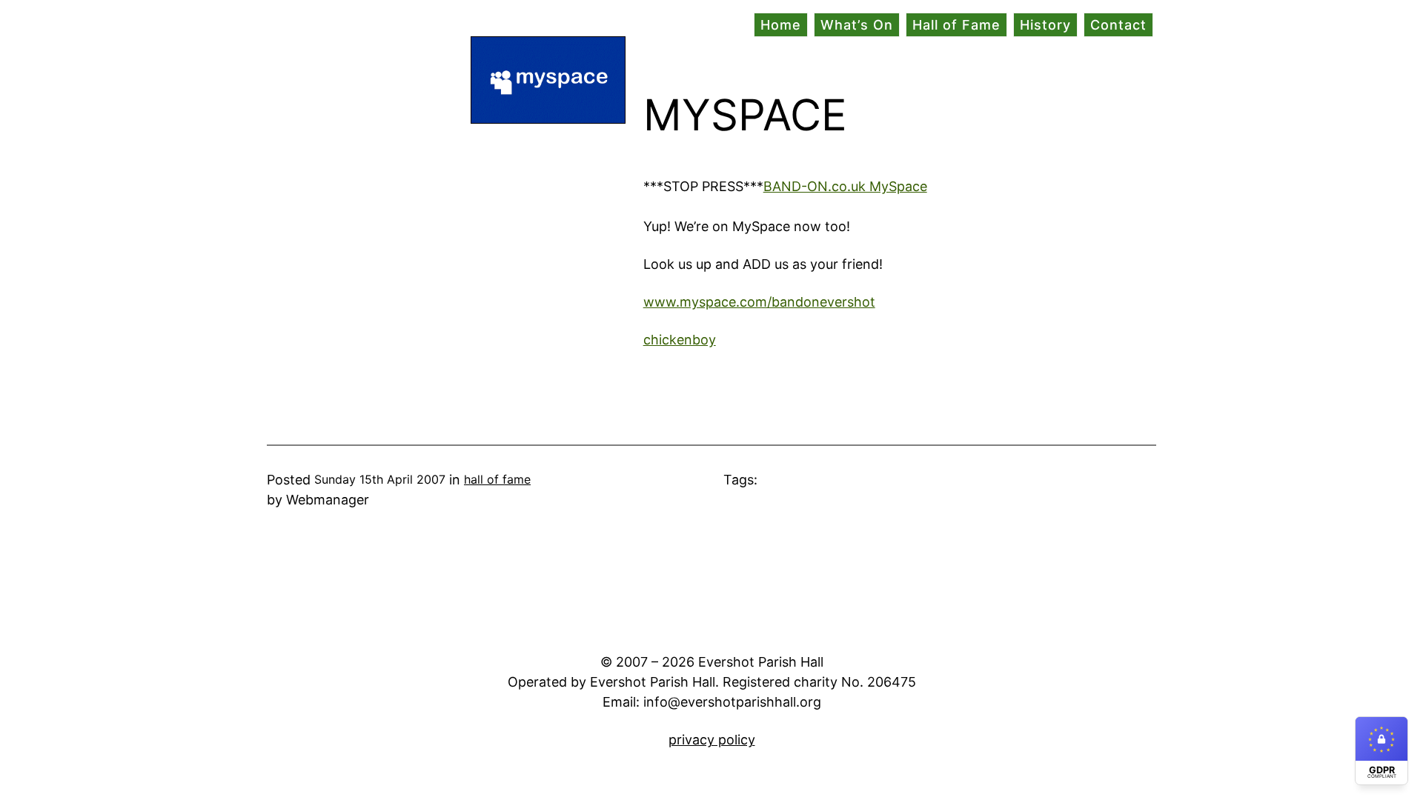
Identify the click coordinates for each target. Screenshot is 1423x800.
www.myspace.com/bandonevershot (759, 302)
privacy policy (712, 739)
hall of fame (497, 479)
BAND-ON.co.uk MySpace (845, 186)
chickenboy (679, 339)
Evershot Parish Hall (329, 25)
